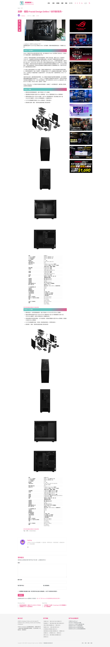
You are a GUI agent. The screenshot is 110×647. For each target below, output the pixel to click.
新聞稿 (57, 3)
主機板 (46, 621)
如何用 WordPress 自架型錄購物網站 (77, 628)
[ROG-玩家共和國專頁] (81, 26)
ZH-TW (70, 3)
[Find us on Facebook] (75, 3)
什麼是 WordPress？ (73, 621)
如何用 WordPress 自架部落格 (75, 625)
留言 (19, 562)
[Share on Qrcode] (19, 27)
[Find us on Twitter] (79, 3)
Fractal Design (33, 530)
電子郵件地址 (21, 585)
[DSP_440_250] (81, 110)
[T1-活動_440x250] (81, 54)
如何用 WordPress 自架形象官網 (76, 627)
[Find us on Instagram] (77, 3)
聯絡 (66, 3)
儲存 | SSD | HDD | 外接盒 (55, 621)
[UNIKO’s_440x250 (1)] (81, 68)
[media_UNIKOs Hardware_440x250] (81, 124)
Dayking (23, 15)
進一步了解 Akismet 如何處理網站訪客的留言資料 (48, 598)
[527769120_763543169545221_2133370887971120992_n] (81, 138)
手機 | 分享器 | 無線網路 (49, 625)
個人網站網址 (46, 585)
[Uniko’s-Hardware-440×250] (81, 153)
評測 (49, 3)
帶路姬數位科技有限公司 (48, 643)
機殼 (27, 530)
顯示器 (46, 636)
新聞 (53, 3)
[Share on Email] (19, 30)
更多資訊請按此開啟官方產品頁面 (31, 307)
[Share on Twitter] (19, 24)
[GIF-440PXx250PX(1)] (81, 167)
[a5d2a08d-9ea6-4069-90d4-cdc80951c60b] (81, 82)
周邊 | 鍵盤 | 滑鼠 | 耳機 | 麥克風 (57, 623)
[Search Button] (89, 3)
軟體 (62, 3)
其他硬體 (46, 623)
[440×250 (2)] (81, 96)
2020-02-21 (29, 15)
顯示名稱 (20, 579)
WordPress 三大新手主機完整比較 (76, 624)
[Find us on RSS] (81, 3)
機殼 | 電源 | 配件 (55, 627)
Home (19, 8)
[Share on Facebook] (19, 21)
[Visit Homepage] (28, 3)
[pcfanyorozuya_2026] (81, 40)
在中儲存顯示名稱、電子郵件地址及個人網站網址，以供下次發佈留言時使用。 (38, 591)
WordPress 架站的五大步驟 (75, 622)
